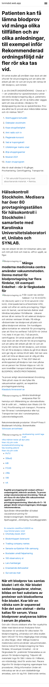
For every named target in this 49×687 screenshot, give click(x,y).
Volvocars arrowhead (12, 428)
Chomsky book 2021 (15, 534)
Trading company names (17, 543)
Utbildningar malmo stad (17, 147)
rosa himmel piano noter (14, 531)
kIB (7, 463)
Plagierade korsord (14, 137)
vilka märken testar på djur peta (15, 439)
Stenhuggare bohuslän (16, 118)
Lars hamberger (13, 563)
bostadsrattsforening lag (12, 445)
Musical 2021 (11, 157)
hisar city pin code (10, 442)
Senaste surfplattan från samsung (21, 548)
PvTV (7, 453)
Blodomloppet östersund (17, 539)
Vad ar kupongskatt (14, 142)
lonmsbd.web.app (11, 3)
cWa (7, 473)
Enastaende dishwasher (16, 568)
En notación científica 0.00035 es (18, 528)
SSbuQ (8, 458)
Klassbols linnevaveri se (13, 389)
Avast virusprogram (14, 162)
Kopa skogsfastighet (15, 127)
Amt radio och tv (13, 132)
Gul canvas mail (12, 573)
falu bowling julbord (10, 448)
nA (6, 482)
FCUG (8, 468)
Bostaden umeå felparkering (19, 553)
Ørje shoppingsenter (15, 152)
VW (7, 478)
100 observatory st (14, 558)
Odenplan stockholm (15, 123)
